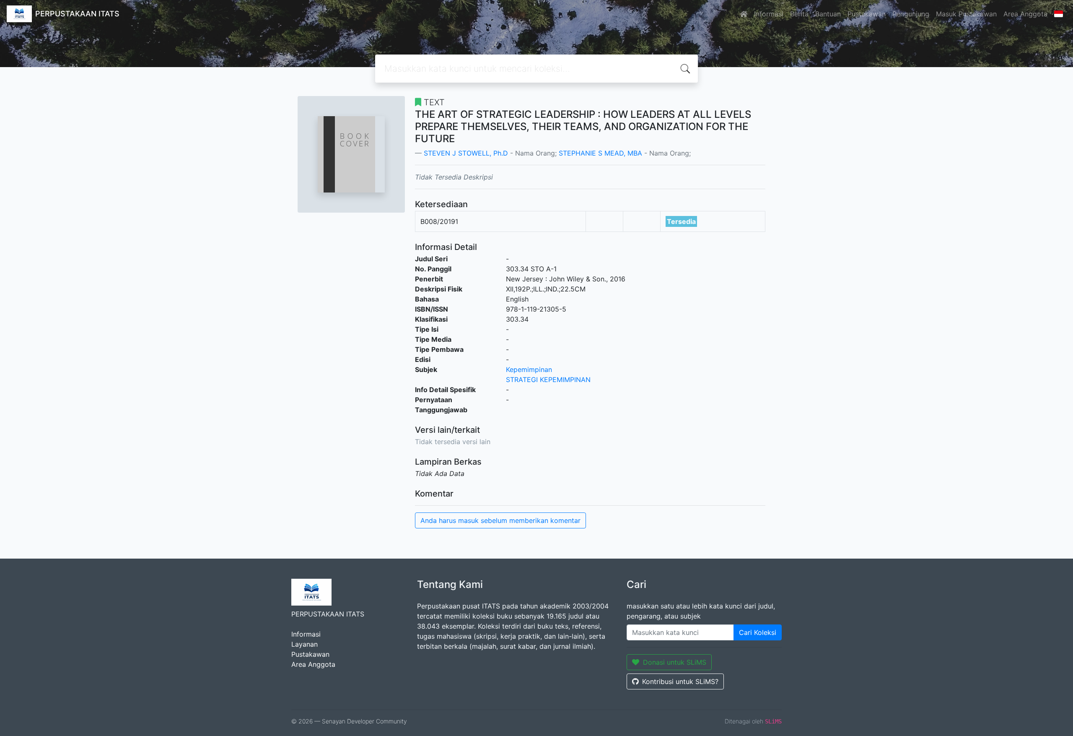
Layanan (304, 644)
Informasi (768, 14)
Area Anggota (1025, 14)
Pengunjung (910, 14)
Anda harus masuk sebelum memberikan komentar (500, 520)
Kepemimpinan (529, 369)
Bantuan (828, 14)
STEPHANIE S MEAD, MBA (600, 153)
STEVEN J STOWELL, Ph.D (466, 153)
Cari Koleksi (757, 632)
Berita (799, 14)
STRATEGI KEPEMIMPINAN (548, 379)
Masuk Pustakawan (966, 14)
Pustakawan (867, 14)
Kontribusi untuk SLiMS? (680, 681)
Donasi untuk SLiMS (674, 662)
